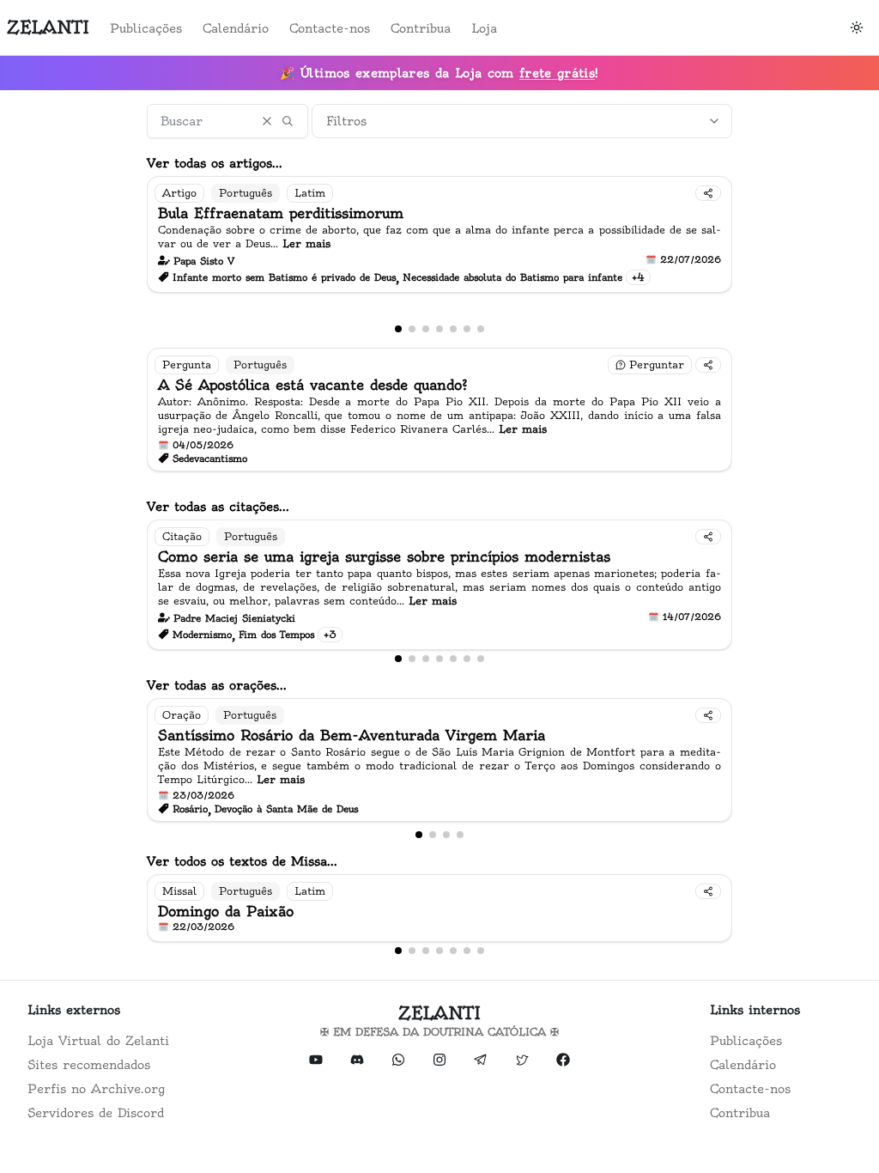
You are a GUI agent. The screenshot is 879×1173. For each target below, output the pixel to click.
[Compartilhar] (708, 193)
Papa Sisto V (203, 261)
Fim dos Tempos (276, 634)
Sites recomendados (88, 1065)
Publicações (146, 28)
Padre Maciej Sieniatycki (234, 618)
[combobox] (522, 121)
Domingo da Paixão (226, 911)
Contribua (421, 28)
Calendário (236, 28)
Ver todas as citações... (218, 506)
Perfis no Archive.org (96, 1089)
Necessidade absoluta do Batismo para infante (512, 277)
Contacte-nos (329, 28)
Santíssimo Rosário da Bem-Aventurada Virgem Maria (351, 735)
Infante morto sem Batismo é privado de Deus (284, 277)
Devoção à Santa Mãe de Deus (286, 809)
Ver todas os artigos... (214, 163)
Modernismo (202, 634)
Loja (484, 28)
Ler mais (306, 243)
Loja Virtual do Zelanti (98, 1040)
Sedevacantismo (210, 458)
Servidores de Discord (95, 1113)
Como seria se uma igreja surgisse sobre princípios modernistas (384, 556)
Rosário (190, 809)
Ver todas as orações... (217, 685)
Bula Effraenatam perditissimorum (280, 213)
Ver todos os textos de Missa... (242, 861)
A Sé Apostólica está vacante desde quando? (313, 385)
